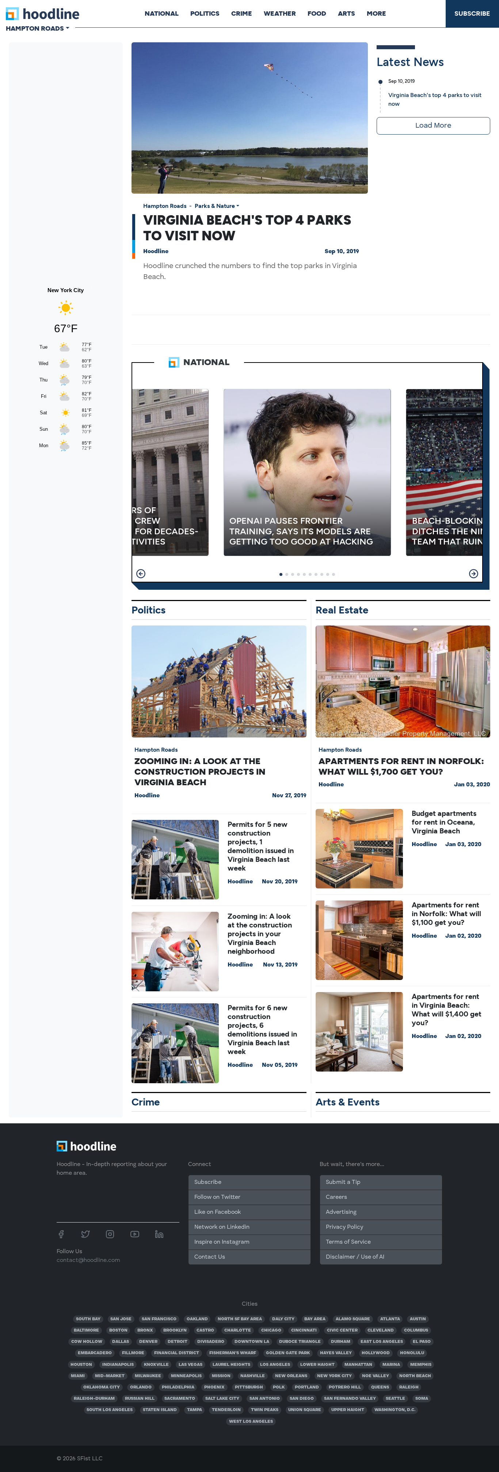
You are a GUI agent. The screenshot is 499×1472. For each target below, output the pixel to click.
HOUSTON (81, 1365)
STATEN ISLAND (160, 1410)
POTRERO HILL (345, 1387)
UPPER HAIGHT (347, 1410)
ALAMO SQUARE (353, 1319)
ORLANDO (141, 1387)
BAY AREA (314, 1319)
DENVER (148, 1342)
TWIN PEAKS (264, 1410)
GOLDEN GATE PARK (288, 1353)
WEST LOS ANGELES (251, 1421)
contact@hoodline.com (88, 1260)
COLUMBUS (416, 1330)
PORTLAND (307, 1387)
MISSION (221, 1376)
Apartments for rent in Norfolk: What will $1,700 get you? (401, 766)
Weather (280, 13)
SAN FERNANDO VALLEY (350, 1399)
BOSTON (118, 1330)
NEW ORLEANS (291, 1376)
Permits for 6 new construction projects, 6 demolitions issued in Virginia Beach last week (262, 1029)
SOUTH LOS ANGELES (110, 1410)
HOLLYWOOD (376, 1353)
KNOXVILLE (156, 1365)
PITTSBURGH (249, 1387)
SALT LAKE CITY (222, 1399)
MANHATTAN (358, 1365)
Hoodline (155, 252)
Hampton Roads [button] (35, 28)
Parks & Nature (215, 205)
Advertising (341, 1212)
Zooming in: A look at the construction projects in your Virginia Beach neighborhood (260, 934)
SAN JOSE (121, 1319)
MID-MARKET (110, 1376)
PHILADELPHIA (178, 1387)
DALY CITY (283, 1319)
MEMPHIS (420, 1365)
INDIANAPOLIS (118, 1365)
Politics (205, 13)
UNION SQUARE (304, 1410)
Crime (241, 13)
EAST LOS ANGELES (382, 1342)
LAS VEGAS (190, 1365)
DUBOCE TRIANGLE (300, 1342)
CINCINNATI (304, 1330)
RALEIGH (409, 1387)
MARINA (391, 1365)
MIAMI (78, 1376)
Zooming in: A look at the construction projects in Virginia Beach (200, 771)
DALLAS (120, 1342)
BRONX (145, 1330)
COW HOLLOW (86, 1342)
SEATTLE (395, 1399)
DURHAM (340, 1342)
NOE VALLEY (375, 1376)
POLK (279, 1387)
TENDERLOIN (226, 1410)
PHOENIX (214, 1387)
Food (317, 13)
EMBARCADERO (95, 1353)
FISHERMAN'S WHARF (232, 1353)
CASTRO (205, 1330)
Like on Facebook (217, 1212)
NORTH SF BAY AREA (240, 1319)
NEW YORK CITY (334, 1376)
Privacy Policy (344, 1227)
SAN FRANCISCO (159, 1319)
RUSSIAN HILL (140, 1399)
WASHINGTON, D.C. (394, 1410)
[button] (141, 574)
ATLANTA (390, 1319)
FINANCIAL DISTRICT (176, 1353)
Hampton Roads (164, 205)
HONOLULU (412, 1353)
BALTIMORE (86, 1330)
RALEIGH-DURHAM (94, 1399)
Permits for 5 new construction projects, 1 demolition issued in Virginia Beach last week (261, 846)
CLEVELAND (380, 1330)
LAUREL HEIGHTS (231, 1365)
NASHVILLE (252, 1376)
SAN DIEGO (302, 1399)
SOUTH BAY (88, 1319)
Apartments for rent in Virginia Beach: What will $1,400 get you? (446, 1009)
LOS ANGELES (275, 1365)
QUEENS (380, 1387)
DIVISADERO (210, 1342)
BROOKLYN (175, 1330)
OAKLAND (197, 1319)
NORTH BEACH (415, 1376)
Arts (346, 13)
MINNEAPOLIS (186, 1376)
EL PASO (422, 1342)
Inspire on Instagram (222, 1242)
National (162, 13)
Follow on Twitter (217, 1197)
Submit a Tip (343, 1182)
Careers (336, 1197)
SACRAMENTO (179, 1399)
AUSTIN (418, 1319)
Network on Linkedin (222, 1227)
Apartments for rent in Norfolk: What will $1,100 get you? (446, 913)
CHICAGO (271, 1330)
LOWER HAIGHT (317, 1365)
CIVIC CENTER (342, 1330)
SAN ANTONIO (265, 1399)
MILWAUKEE (148, 1376)
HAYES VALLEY (336, 1353)
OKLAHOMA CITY (101, 1387)
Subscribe (472, 13)
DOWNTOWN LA (252, 1342)
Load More (433, 125)
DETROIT (177, 1342)
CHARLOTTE (237, 1330)
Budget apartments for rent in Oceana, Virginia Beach (444, 822)
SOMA (421, 1399)
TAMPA (194, 1410)
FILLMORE (133, 1353)
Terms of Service (348, 1242)
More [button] (376, 13)
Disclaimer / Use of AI (355, 1257)
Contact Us (209, 1257)
